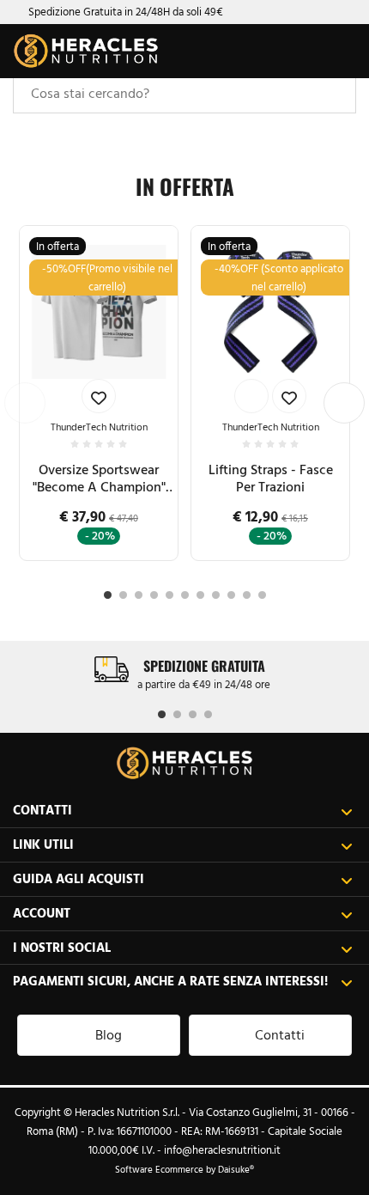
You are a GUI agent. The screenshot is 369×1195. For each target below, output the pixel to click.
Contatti (42, 810)
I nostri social (62, 947)
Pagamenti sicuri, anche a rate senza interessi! (170, 980)
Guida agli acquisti (78, 878)
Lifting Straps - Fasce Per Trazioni (271, 478)
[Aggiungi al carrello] (251, 396)
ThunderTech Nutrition (99, 427)
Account (41, 913)
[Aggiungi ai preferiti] (99, 396)
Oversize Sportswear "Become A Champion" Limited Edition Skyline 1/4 (98, 478)
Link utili (43, 844)
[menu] (341, 52)
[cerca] (272, 53)
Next (344, 403)
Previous (24, 403)
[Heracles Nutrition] (86, 51)
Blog (108, 1035)
